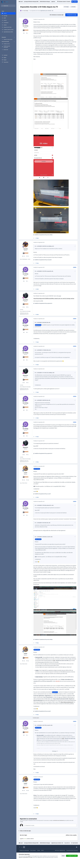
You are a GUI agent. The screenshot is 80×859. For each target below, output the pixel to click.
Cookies (38, 850)
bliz (47, 322)
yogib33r (21, 838)
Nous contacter (33, 850)
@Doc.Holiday (36, 468)
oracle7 (25, 472)
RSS (43, 850)
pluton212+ (25, 300)
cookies (29, 856)
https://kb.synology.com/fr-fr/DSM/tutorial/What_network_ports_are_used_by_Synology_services (53, 298)
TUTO (54, 660)
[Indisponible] (51, 74)
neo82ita (28, 838)
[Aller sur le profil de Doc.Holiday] (20, 10)
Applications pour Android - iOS (46, 10)
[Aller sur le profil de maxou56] (25, 244)
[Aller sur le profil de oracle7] (25, 468)
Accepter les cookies (72, 855)
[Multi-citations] (34, 238)
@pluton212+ (38, 324)
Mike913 (32, 838)
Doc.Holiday (26, 10)
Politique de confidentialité (24, 850)
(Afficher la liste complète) (71, 835)
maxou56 (25, 249)
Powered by (72, 850)
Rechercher (6, 5)
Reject (63, 855)
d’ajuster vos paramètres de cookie (25, 857)
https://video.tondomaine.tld (67, 702)
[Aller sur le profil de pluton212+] (25, 295)
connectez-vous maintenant (58, 820)
